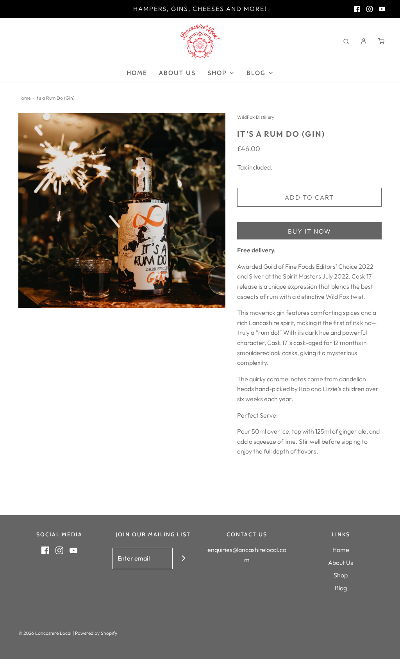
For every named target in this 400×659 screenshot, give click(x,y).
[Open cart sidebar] (381, 41)
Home (137, 73)
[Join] (183, 558)
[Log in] (363, 41)
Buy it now (309, 231)
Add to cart (309, 197)
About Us (177, 73)
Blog (341, 588)
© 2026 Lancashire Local (44, 633)
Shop (341, 575)
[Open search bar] (346, 41)
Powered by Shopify (96, 633)
